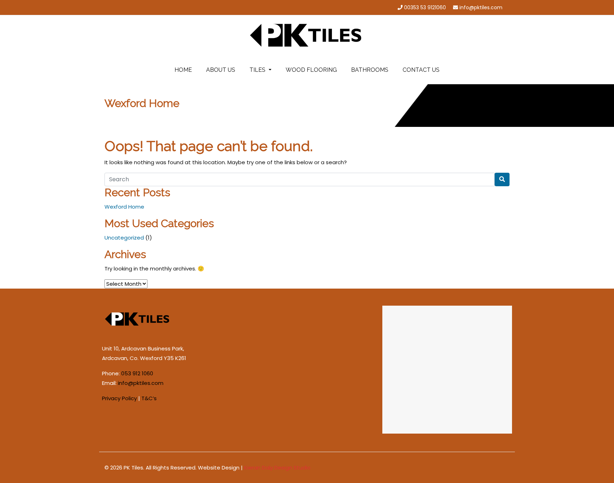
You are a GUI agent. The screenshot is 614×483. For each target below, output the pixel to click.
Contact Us (421, 69)
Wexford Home (124, 206)
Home (183, 69)
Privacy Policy (119, 398)
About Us (220, 69)
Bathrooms (369, 69)
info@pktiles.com (480, 7)
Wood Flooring (311, 69)
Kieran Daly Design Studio (277, 467)
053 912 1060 (137, 373)
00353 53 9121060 (425, 7)
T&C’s (149, 398)
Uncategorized (124, 237)
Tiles (258, 69)
